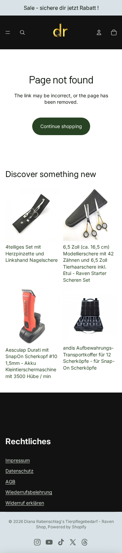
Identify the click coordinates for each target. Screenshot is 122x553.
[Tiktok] (61, 542)
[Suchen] (22, 32)
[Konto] (99, 32)
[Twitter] (73, 542)
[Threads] (85, 542)
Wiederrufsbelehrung (28, 492)
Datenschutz (19, 471)
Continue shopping (61, 126)
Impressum (17, 460)
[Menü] (8, 32)
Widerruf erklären (24, 503)
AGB (10, 481)
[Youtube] (49, 542)
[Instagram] (37, 542)
